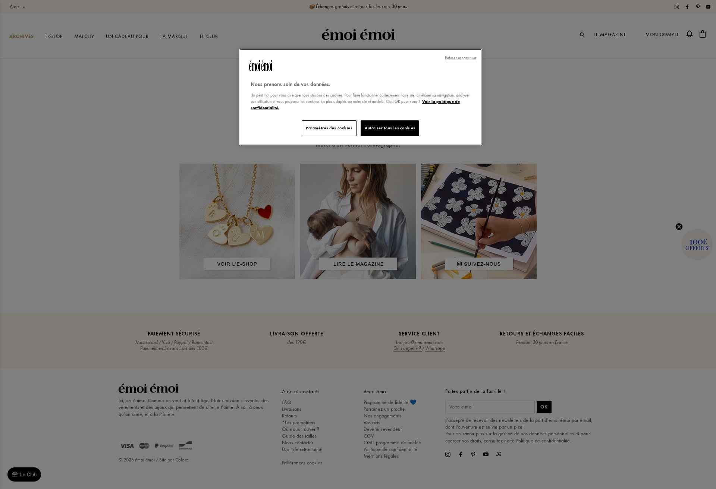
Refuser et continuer (460, 58)
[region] (360, 97)
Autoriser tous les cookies (390, 127)
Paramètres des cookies (329, 127)
